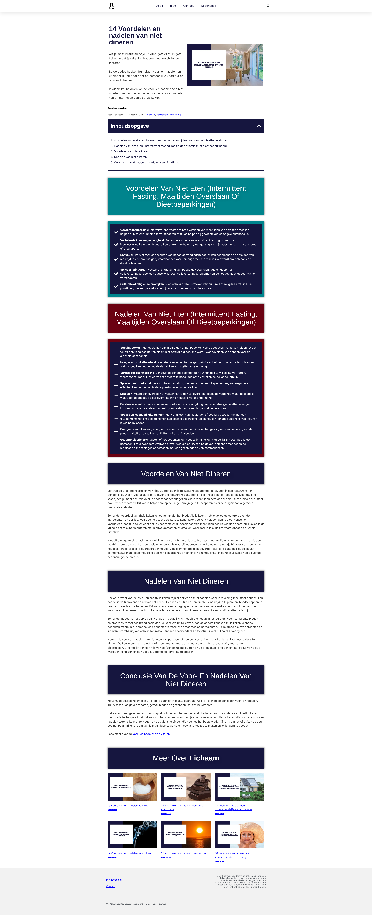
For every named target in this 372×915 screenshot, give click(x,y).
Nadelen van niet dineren (130, 157)
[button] (268, 6)
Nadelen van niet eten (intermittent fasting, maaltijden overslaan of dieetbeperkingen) (170, 146)
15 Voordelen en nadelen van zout (128, 805)
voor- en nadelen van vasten (151, 734)
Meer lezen (112, 810)
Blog (173, 5)
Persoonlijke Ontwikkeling (169, 114)
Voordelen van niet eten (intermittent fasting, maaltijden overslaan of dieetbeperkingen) (171, 140)
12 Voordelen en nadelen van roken (129, 853)
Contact (188, 5)
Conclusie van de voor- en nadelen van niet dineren (147, 162)
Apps (159, 5)
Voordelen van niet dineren (131, 151)
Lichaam (151, 114)
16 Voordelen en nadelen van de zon (183, 853)
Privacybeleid (114, 879)
